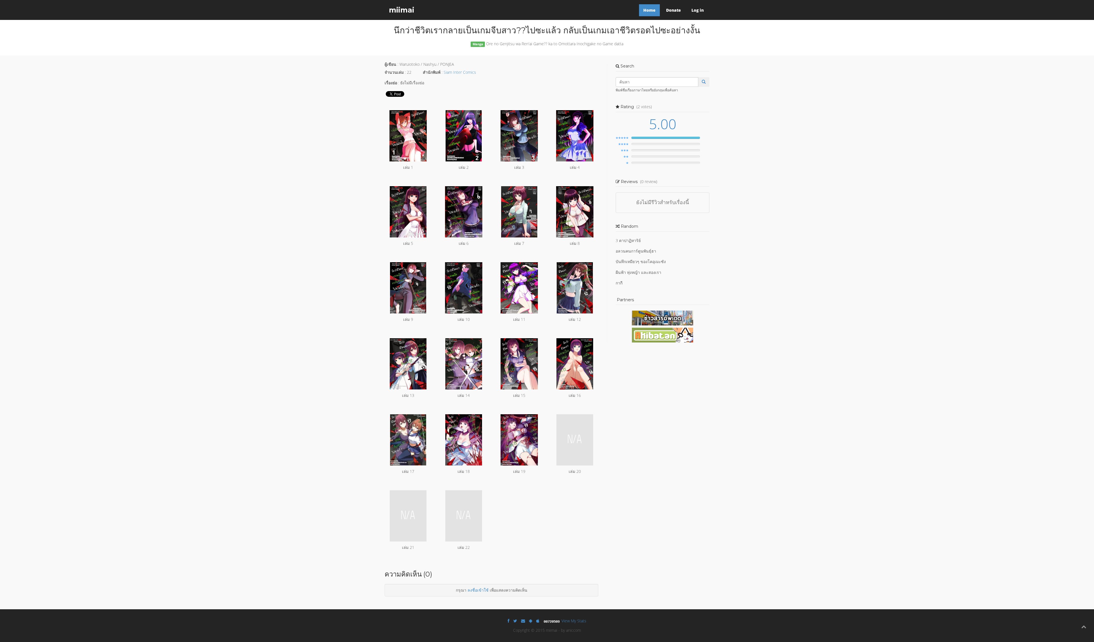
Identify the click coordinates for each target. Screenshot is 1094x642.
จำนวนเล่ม (394, 72)
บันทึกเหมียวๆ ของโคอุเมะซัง (641, 261)
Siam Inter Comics (460, 72)
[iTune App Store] (537, 620)
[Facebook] (508, 620)
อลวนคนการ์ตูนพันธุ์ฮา (636, 251)
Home (649, 10)
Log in (697, 10)
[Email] (523, 620)
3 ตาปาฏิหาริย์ (628, 240)
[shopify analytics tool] (552, 620)
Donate (673, 10)
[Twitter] (515, 620)
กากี (619, 283)
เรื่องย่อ (391, 82)
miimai (401, 10)
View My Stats (574, 620)
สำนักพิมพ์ (431, 72)
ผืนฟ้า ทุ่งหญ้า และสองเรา (638, 272)
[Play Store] (530, 620)
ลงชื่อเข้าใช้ (478, 590)
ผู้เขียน (390, 64)
